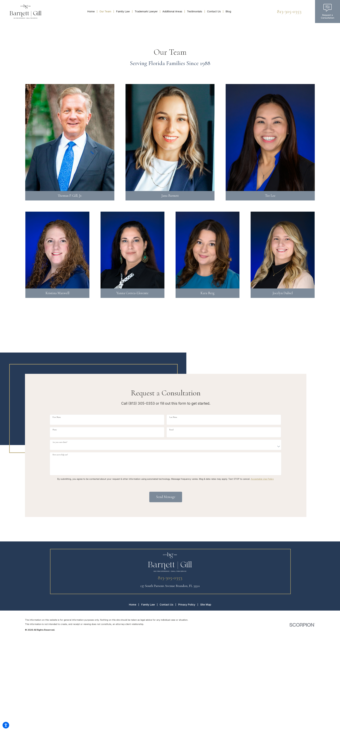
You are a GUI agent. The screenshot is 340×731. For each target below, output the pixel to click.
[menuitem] (92, 11)
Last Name (173, 417)
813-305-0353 (289, 11)
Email (171, 430)
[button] (6, 725)
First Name (56, 417)
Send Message (165, 497)
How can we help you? (60, 455)
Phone (54, 430)
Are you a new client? (59, 442)
